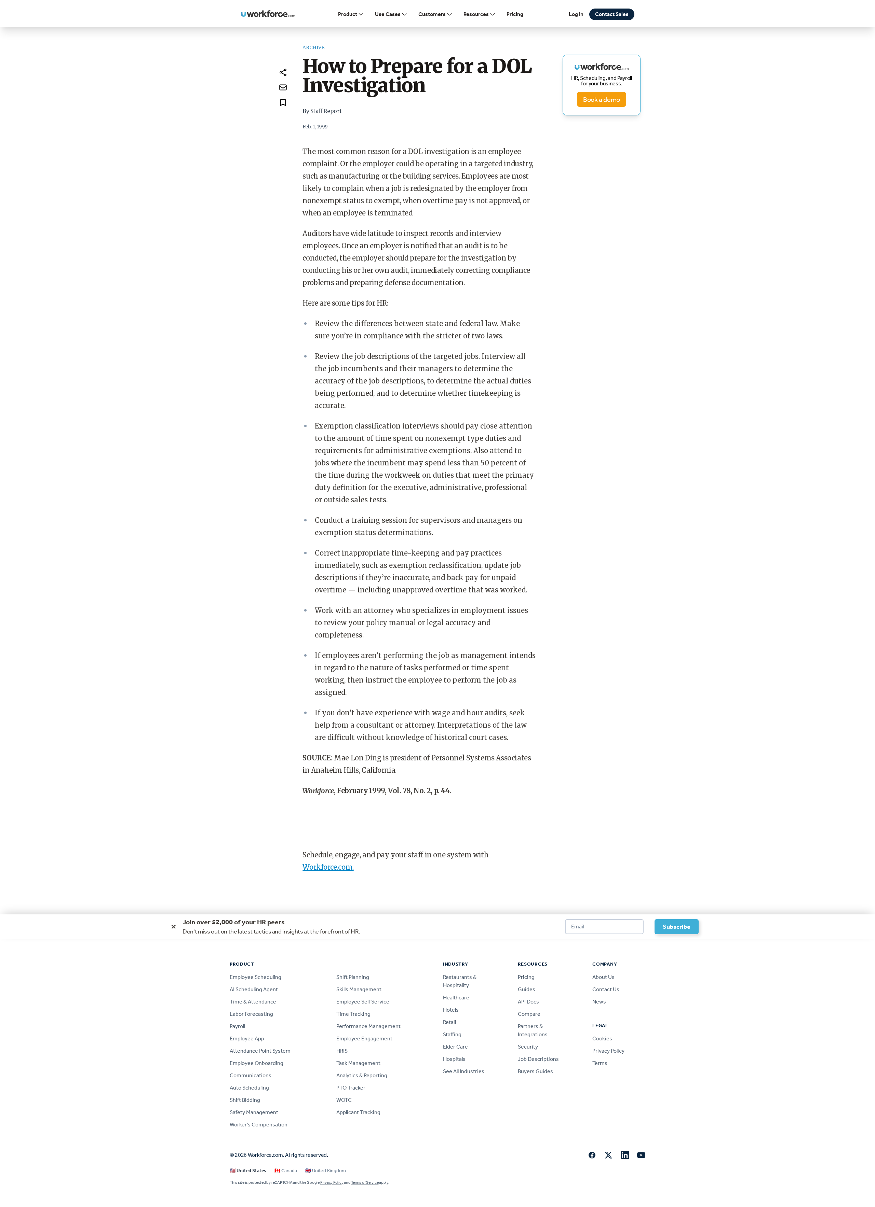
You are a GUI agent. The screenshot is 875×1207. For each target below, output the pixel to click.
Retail (449, 1022)
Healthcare (456, 997)
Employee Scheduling (255, 977)
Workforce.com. (327, 867)
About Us (603, 977)
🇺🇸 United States (248, 1171)
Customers (432, 14)
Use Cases (388, 14)
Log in (576, 14)
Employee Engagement (364, 1038)
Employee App (247, 1038)
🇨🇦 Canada (285, 1171)
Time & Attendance (253, 1001)
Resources (476, 14)
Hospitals (454, 1059)
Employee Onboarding (256, 1063)
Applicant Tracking (358, 1112)
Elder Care (455, 1046)
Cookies (602, 1038)
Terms (599, 1063)
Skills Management (358, 989)
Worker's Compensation (258, 1124)
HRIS (342, 1051)
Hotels (451, 1010)
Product (347, 14)
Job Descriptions (538, 1059)
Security (528, 1046)
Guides (526, 989)
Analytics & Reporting (361, 1075)
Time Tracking (353, 1014)
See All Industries (463, 1071)
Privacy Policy (608, 1051)
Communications (250, 1075)
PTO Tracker (350, 1087)
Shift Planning (352, 977)
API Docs (528, 1001)
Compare (529, 1014)
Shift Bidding (245, 1100)
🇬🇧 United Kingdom (325, 1171)
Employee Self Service (362, 1001)
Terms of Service (364, 1182)
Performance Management (368, 1026)
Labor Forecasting (251, 1014)
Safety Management (254, 1112)
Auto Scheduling (249, 1087)
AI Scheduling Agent (254, 989)
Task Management (358, 1063)
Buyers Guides (535, 1071)
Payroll (237, 1026)
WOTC (344, 1100)
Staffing (452, 1034)
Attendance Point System (260, 1051)
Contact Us (605, 989)
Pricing (515, 14)
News (599, 1001)
